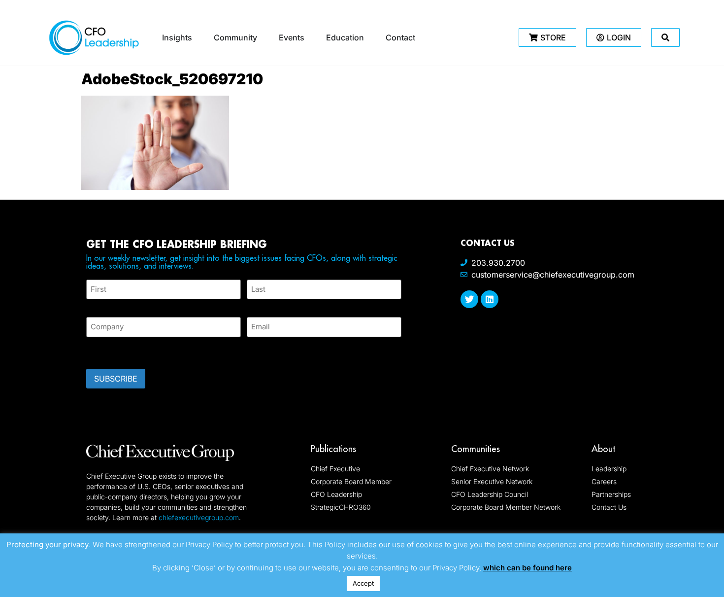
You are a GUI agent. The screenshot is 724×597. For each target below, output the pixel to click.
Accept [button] (363, 583)
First (94, 305)
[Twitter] (469, 299)
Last (254, 305)
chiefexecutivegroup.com (199, 517)
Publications (333, 449)
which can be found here (527, 567)
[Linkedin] (489, 299)
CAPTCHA (106, 350)
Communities (475, 449)
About (603, 449)
